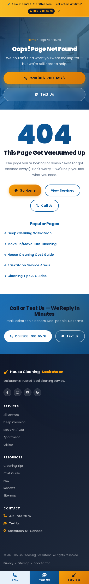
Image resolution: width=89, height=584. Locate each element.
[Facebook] (7, 392)
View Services (62, 190)
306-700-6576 (43, 11)
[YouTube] (27, 392)
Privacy (8, 563)
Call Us (47, 205)
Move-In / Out (14, 430)
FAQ (6, 481)
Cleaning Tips (14, 466)
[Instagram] (18, 392)
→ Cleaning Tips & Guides (25, 275)
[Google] (37, 392)
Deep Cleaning (14, 422)
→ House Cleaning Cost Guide (29, 254)
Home (32, 40)
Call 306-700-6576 (47, 78)
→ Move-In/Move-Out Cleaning (30, 244)
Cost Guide (12, 473)
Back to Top (42, 563)
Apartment (12, 437)
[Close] (58, 11)
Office (8, 445)
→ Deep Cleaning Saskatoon (28, 233)
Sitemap (10, 495)
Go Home (28, 190)
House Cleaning (37, 371)
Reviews (9, 488)
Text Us (47, 94)
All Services (11, 415)
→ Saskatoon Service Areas (27, 265)
